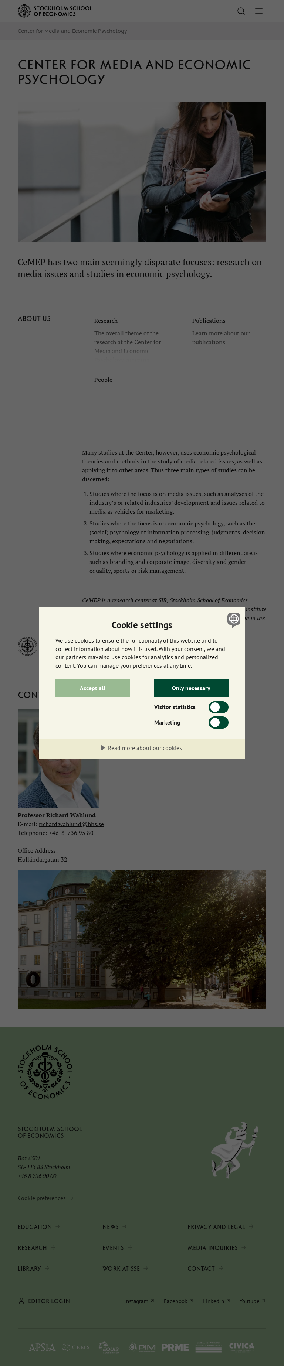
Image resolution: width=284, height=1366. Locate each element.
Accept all (92, 688)
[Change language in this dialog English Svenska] (233, 620)
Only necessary (191, 688)
